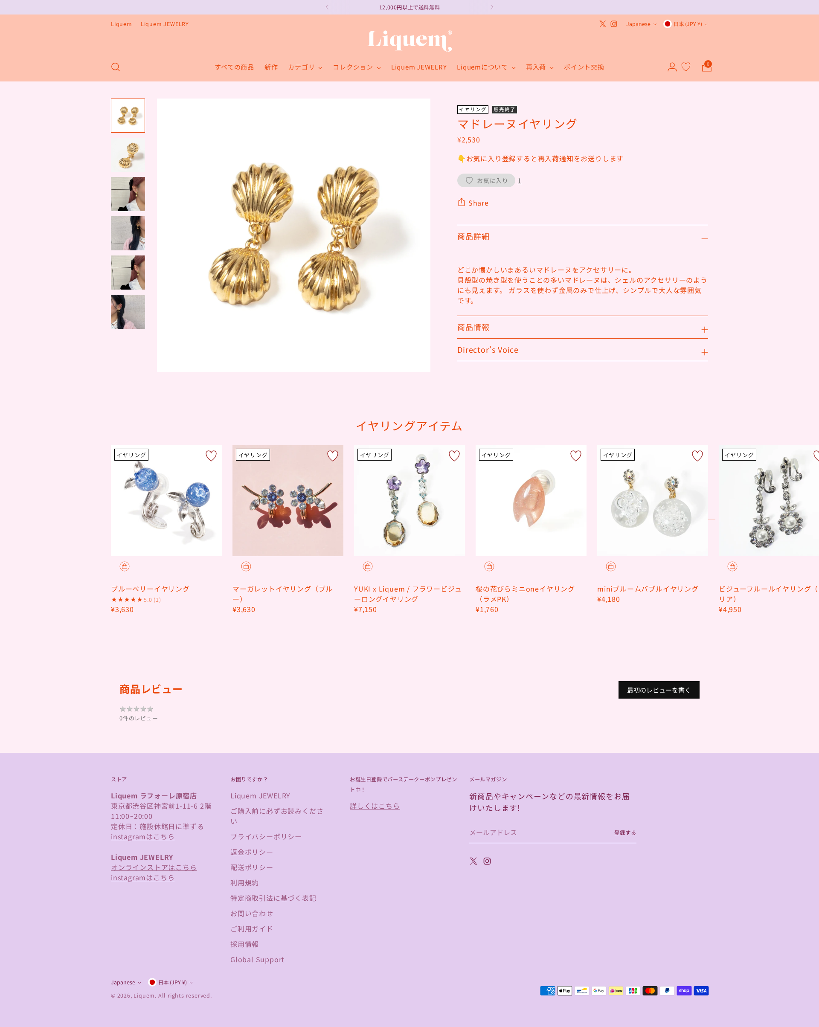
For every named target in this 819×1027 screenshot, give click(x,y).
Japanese (638, 24)
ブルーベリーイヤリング (150, 588)
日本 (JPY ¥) (688, 24)
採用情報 (244, 944)
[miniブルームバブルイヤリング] (652, 500)
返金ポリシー (251, 852)
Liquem (144, 995)
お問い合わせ (251, 913)
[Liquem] (409, 41)
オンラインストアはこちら (154, 867)
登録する (625, 832)
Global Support (257, 959)
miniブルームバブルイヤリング (648, 588)
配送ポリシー (251, 867)
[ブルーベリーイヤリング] (166, 500)
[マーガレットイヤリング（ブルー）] (287, 500)
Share (478, 202)
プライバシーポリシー (266, 836)
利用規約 (244, 882)
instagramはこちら (142, 836)
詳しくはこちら (375, 806)
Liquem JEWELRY (260, 795)
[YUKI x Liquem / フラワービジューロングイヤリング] (409, 500)
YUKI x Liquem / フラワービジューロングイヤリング (408, 593)
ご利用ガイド (251, 928)
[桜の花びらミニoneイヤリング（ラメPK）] (531, 500)
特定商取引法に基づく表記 (273, 898)
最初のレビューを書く (659, 689)
